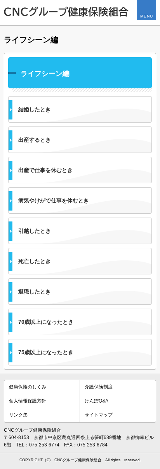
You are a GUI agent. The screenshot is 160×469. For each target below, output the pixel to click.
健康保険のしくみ (27, 387)
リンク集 (18, 415)
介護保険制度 (99, 387)
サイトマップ (99, 415)
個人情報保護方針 (27, 401)
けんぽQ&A (96, 401)
